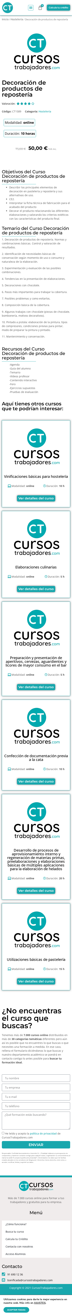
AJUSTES (40, 1302)
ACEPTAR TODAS (16, 1309)
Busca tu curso (15, 1231)
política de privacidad (43, 1133)
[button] (30, 7)
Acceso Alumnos (16, 1254)
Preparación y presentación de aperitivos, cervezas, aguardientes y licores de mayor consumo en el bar (36, 661)
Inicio (5, 19)
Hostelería (17, 19)
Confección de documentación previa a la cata (36, 757)
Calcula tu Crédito (17, 1239)
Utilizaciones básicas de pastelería (36, 959)
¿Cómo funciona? (16, 1224)
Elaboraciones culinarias (36, 567)
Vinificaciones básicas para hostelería (36, 476)
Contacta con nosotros (19, 1246)
